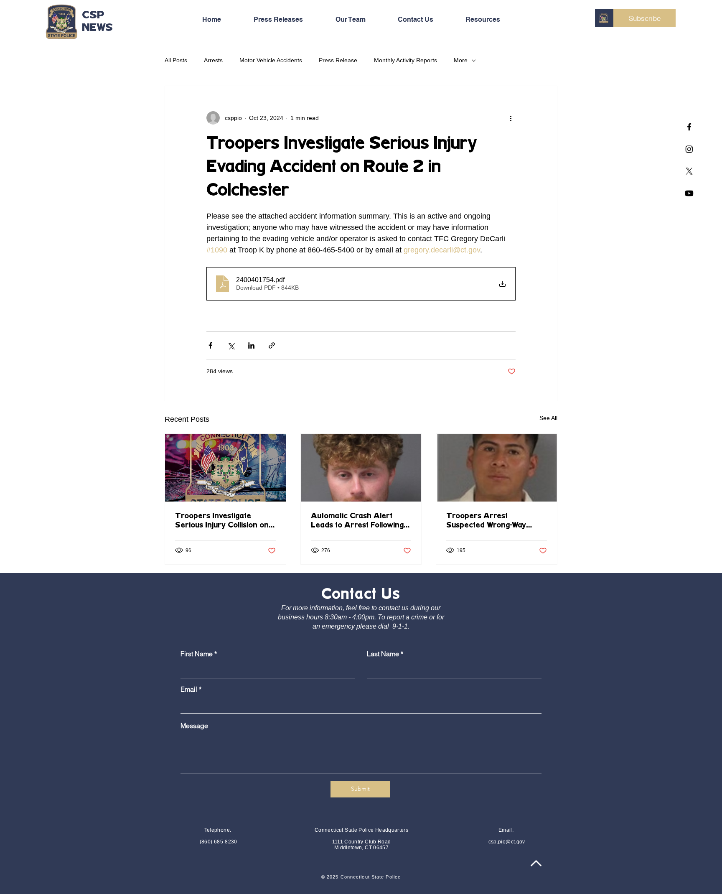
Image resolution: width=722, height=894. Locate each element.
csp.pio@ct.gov (506, 842)
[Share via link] (272, 345)
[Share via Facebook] (210, 345)
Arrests (213, 60)
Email (188, 689)
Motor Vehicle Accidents (270, 60)
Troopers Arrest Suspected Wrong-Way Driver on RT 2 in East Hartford (487, 521)
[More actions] (511, 118)
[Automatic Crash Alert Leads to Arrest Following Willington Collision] (361, 468)
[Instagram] (689, 149)
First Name (196, 653)
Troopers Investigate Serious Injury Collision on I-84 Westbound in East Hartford (225, 521)
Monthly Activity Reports (405, 60)
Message (194, 725)
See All (548, 418)
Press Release (338, 60)
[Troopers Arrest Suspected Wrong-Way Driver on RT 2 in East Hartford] (496, 468)
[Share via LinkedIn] (251, 345)
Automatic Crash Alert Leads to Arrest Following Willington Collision (357, 521)
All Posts (176, 60)
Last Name (383, 653)
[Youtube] (689, 193)
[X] (689, 171)
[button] (492, 19)
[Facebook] (689, 127)
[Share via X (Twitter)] (231, 345)
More (461, 60)
